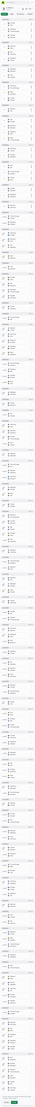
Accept (14, 1102)
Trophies (29, 14)
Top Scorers (20, 14)
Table (11, 14)
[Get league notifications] (22, 8)
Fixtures (4, 14)
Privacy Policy (13, 1098)
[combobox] (18, 2)
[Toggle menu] (32, 2)
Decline (6, 1102)
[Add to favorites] (26, 8)
